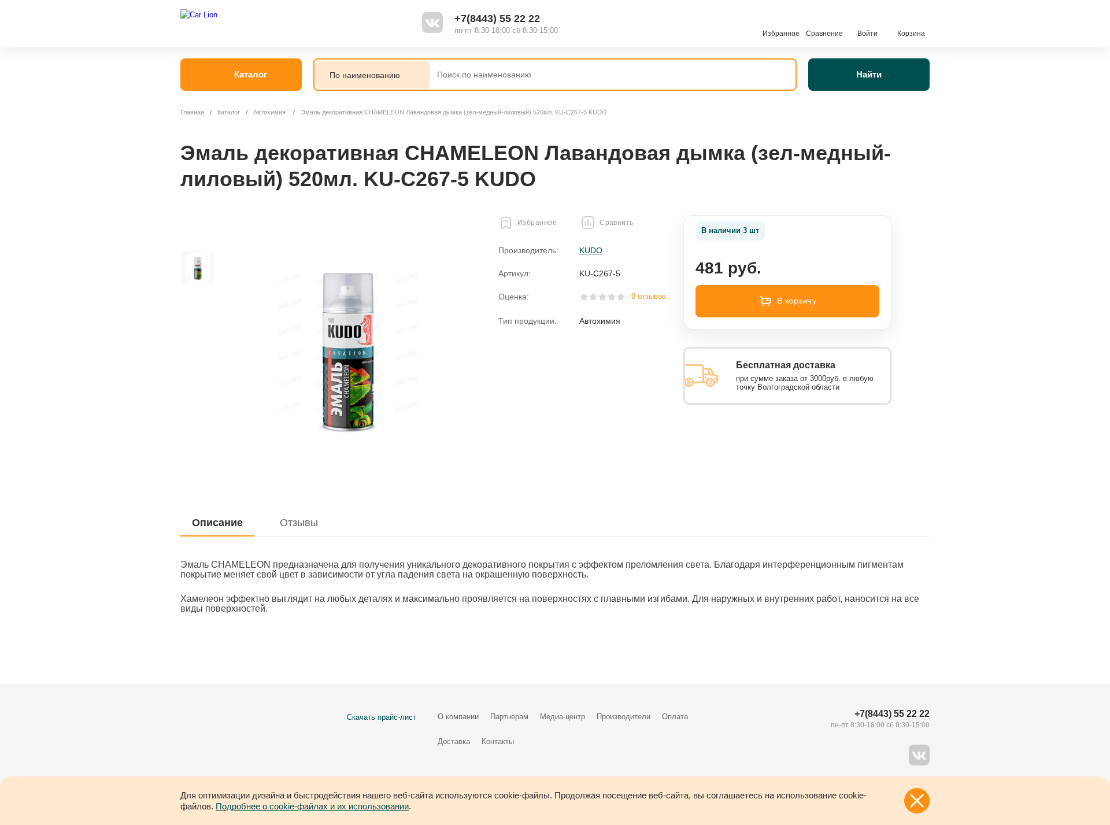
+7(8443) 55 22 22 (497, 18)
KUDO (590, 250)
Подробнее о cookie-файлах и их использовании (312, 806)
